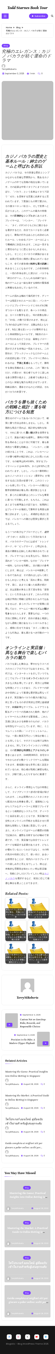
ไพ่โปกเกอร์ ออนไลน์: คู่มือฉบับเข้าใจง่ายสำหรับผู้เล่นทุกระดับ (27, 1264)
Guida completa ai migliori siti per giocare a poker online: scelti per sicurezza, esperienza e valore (23, 1147)
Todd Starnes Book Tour (27, 7)
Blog (6, 45)
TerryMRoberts (9, 69)
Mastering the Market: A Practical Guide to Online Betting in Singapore (27, 1231)
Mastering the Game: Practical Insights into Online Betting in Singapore (27, 1196)
